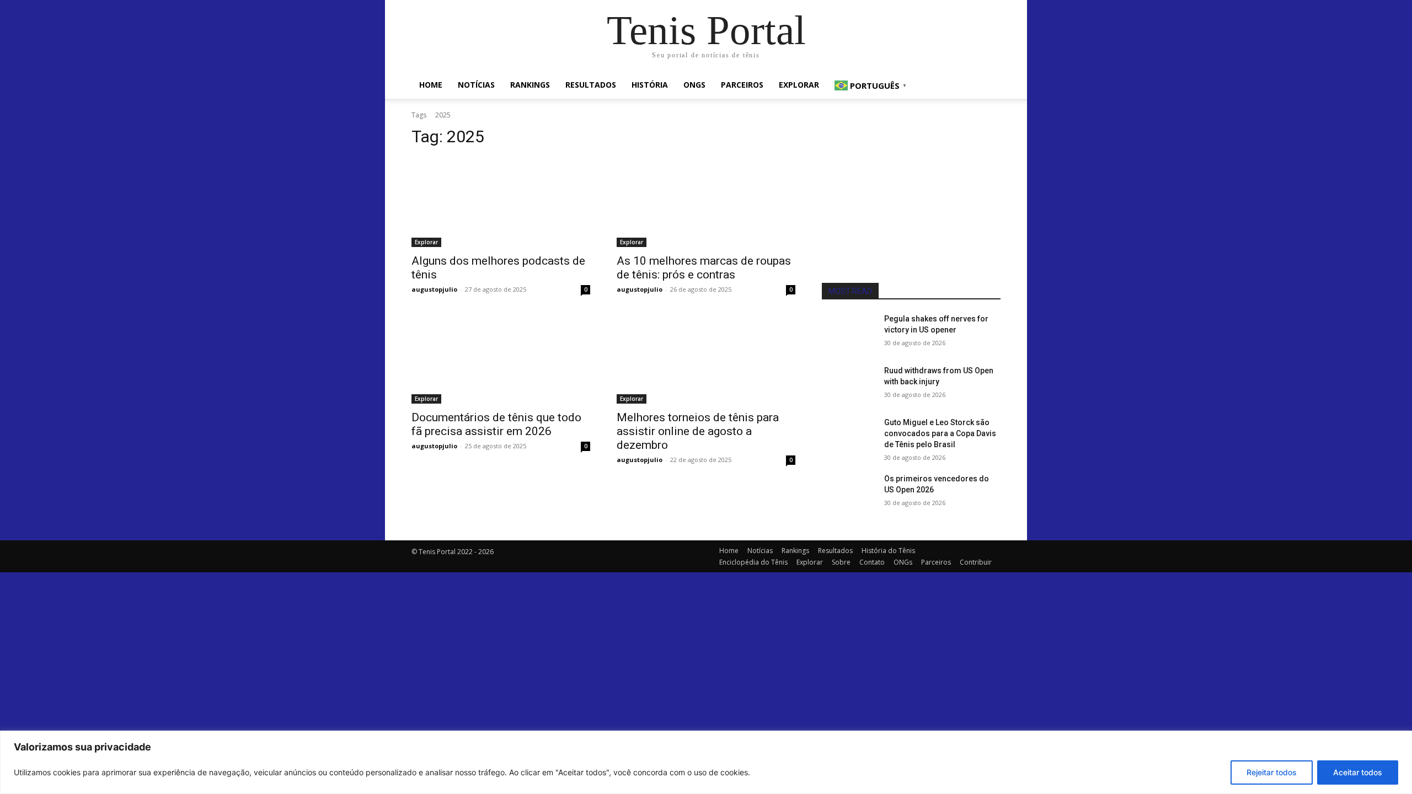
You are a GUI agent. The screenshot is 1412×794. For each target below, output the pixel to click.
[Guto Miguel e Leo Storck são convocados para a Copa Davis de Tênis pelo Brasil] (848, 436)
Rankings (530, 84)
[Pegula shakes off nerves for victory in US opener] (848, 332)
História (650, 84)
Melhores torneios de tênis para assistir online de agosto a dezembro (698, 431)
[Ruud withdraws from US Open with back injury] (848, 384)
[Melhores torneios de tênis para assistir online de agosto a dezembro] (706, 359)
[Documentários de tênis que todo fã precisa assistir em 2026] (500, 359)
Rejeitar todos (1272, 772)
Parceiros (742, 84)
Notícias (476, 84)
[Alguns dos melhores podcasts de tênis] (500, 202)
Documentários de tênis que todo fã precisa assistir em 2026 (496, 424)
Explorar (799, 84)
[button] (987, 86)
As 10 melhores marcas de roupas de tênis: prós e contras (704, 267)
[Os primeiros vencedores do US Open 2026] (848, 492)
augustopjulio (434, 289)
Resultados (590, 84)
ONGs (694, 84)
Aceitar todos (1357, 772)
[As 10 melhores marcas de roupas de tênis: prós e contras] (706, 202)
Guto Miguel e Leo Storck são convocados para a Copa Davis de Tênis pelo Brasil (940, 433)
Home (430, 84)
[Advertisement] (911, 201)
